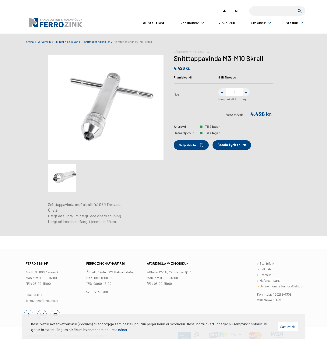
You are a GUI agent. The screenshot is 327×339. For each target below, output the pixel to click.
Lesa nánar (118, 329)
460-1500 (40, 295)
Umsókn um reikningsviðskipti (281, 286)
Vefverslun (44, 41)
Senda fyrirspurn (231, 145)
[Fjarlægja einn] (222, 92)
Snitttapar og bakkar (97, 41)
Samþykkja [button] (288, 326)
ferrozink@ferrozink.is (42, 300)
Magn (177, 94)
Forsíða (29, 41)
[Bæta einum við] (246, 92)
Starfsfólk (267, 263)
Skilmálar (266, 269)
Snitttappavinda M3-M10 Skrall (133, 41)
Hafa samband (270, 280)
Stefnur (265, 275)
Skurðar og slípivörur (67, 41)
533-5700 (101, 292)
